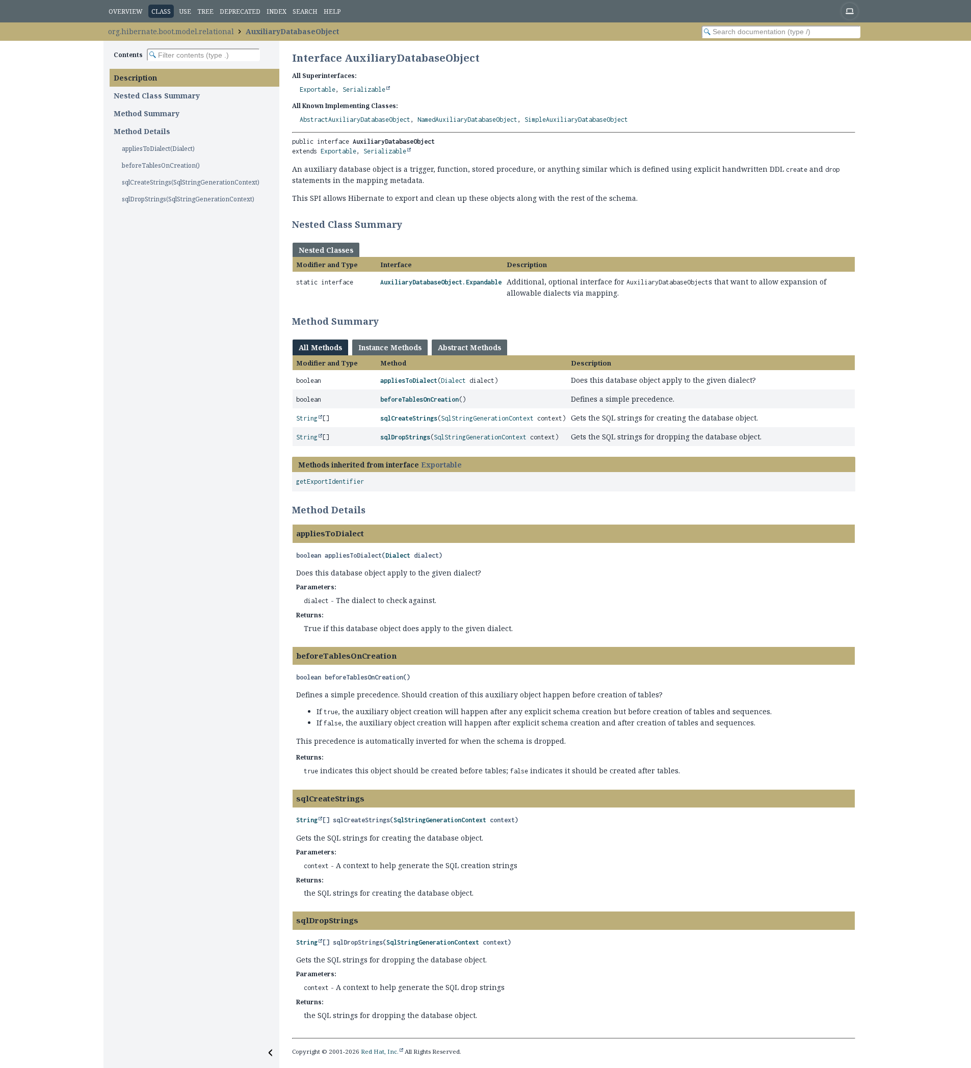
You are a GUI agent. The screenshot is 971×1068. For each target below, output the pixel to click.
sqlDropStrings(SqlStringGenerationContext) (188, 199)
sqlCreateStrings (408, 418)
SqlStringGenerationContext (487, 418)
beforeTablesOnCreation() (161, 165)
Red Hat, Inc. (380, 1051)
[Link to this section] (409, 224)
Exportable (317, 89)
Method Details (142, 131)
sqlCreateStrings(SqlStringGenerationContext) (190, 182)
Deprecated (240, 11)
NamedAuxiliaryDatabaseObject (467, 119)
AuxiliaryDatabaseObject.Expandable (441, 282)
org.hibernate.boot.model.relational (171, 31)
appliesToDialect (408, 380)
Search (305, 11)
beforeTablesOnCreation (419, 399)
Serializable (364, 89)
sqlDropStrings (405, 437)
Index (276, 11)
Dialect (453, 380)
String (307, 418)
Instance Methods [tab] (390, 347)
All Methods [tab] (320, 347)
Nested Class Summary (157, 95)
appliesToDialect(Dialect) (158, 148)
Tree (205, 11)
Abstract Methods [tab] (469, 347)
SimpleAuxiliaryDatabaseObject (576, 119)
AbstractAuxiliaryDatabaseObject (355, 119)
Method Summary (146, 113)
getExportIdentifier (330, 481)
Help (332, 11)
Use (185, 11)
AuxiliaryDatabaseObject (292, 31)
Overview (126, 11)
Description (135, 78)
